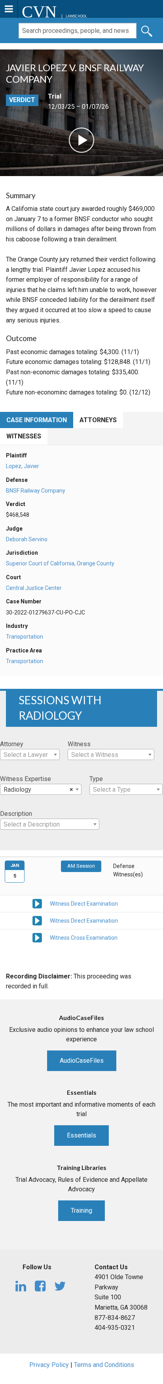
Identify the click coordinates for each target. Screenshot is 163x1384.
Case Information (36, 420)
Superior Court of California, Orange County (60, 563)
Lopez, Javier (22, 466)
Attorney (11, 744)
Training (81, 1210)
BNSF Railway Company (35, 490)
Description (16, 813)
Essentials (81, 1135)
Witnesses (23, 436)
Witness (79, 744)
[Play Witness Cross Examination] (37, 937)
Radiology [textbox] (38, 789)
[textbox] (29, 754)
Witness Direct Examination (84, 904)
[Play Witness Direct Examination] (37, 903)
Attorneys (98, 420)
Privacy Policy (49, 1365)
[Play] (81, 139)
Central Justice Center (34, 588)
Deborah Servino (26, 539)
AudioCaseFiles (82, 1060)
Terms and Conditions (104, 1365)
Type (96, 779)
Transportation (24, 636)
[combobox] (30, 754)
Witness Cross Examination (84, 938)
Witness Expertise (25, 779)
